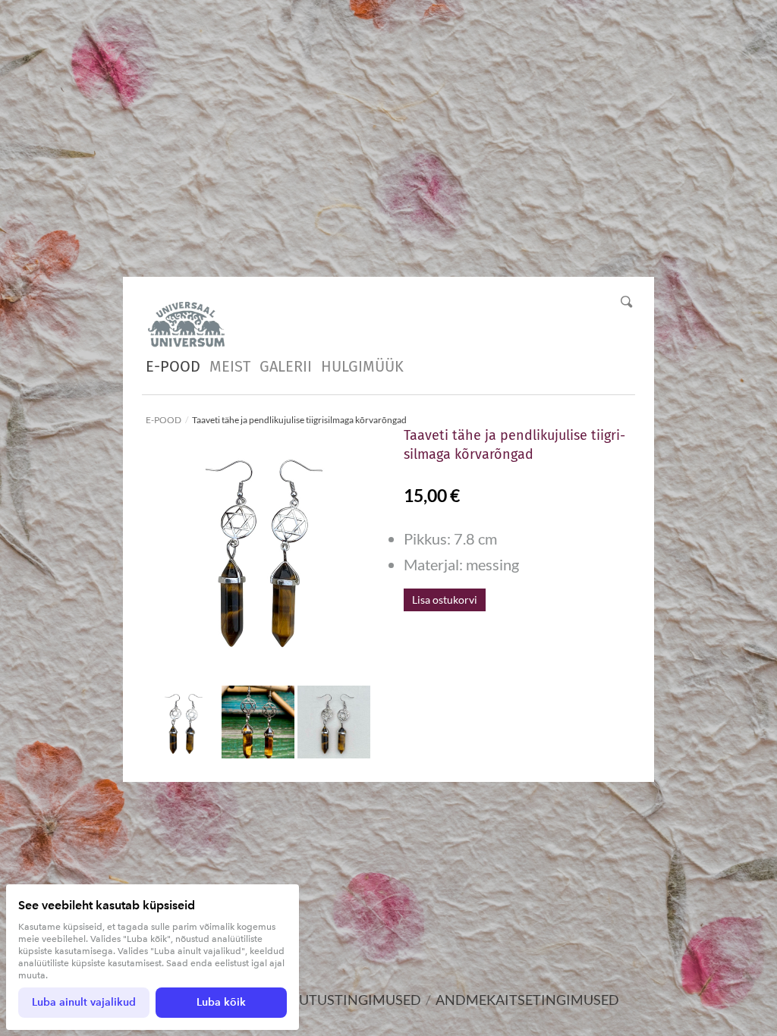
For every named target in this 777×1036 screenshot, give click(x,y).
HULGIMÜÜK (362, 366)
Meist (229, 366)
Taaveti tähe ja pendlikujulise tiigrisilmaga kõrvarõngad (299, 419)
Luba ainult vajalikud (84, 1002)
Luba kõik (221, 1002)
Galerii (286, 366)
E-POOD (173, 366)
